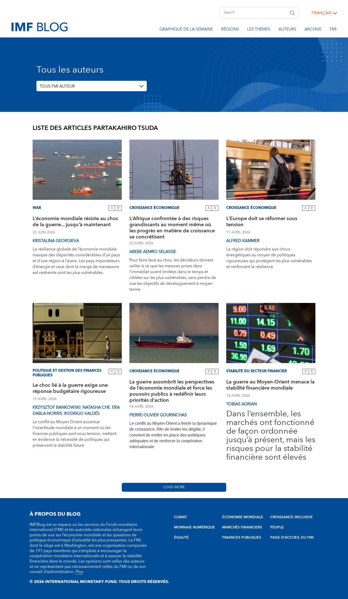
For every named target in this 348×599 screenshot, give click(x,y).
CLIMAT (180, 517)
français (321, 13)
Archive (313, 30)
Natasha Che (96, 407)
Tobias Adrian (241, 404)
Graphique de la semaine (186, 30)
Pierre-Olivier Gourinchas (158, 415)
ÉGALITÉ (181, 537)
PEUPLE (277, 527)
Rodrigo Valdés (82, 413)
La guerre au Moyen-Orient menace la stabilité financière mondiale (270, 385)
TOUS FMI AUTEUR (57, 86)
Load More (174, 487)
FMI (333, 30)
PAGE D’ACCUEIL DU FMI (292, 537)
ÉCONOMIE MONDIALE (242, 517)
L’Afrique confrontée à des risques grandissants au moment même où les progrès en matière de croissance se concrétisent (172, 228)
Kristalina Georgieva (56, 240)
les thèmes (258, 30)
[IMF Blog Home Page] (39, 26)
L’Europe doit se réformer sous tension (261, 222)
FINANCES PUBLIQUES (241, 537)
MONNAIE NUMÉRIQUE (194, 527)
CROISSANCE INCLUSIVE (291, 517)
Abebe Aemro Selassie (152, 251)
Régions (230, 30)
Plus (79, 571)
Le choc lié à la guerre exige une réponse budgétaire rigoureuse (70, 389)
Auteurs (287, 30)
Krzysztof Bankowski (57, 407)
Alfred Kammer (243, 240)
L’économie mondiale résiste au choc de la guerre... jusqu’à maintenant (75, 222)
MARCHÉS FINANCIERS (242, 527)
